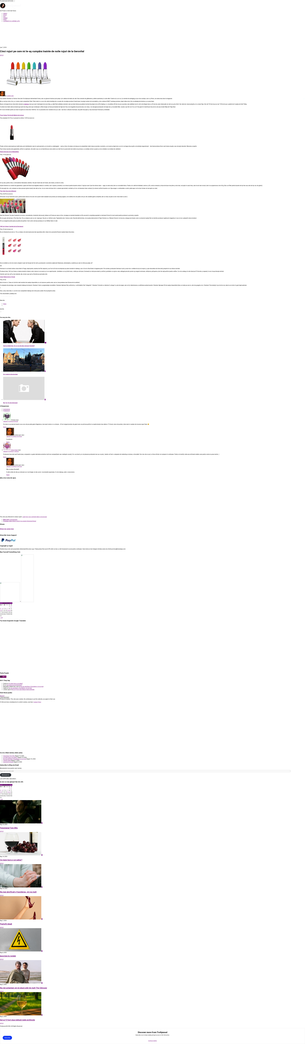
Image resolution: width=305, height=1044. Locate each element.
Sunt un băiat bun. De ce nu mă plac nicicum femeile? (19, 346)
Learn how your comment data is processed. (34, 517)
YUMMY (5, 18)
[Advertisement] (152, 34)
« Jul (1, 617)
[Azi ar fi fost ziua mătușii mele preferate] (21, 1015)
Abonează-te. (5, 775)
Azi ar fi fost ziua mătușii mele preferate (23, 689)
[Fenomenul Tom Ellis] (21, 823)
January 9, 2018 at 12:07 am (14, 466)
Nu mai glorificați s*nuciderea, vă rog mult (31, 686)
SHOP (5, 19)
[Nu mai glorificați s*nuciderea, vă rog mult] (21, 887)
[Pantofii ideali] (21, 919)
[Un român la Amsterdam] (24, 371)
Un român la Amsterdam (10, 374)
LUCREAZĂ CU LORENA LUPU (11, 21)
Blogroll (2, 696)
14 (8, 610)
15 (9, 610)
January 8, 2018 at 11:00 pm (11, 451)
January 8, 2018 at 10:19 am (14, 436)
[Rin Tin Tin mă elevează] (24, 399)
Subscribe (7, 1038)
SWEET (5, 13)
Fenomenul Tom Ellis (9, 756)
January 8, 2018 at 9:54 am (10, 421)
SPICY (5, 15)
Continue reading (152, 1040)
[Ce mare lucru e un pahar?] (21, 855)
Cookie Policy (37, 702)
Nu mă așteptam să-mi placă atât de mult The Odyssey (23, 988)
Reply (4, 427)
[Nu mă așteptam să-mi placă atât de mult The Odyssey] (21, 983)
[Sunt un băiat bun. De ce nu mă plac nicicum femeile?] (24, 342)
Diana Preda (14, 450)
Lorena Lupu (10, 96)
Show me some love (7, 529)
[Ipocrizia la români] (21, 951)
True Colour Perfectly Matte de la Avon (12, 115)
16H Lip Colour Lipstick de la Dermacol (11, 226)
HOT (4, 16)
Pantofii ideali (7, 760)
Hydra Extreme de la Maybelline (9, 152)
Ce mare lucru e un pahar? (16, 683)
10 (1, 610)
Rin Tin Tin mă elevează (10, 403)
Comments (6, 409)
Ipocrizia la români (8, 762)
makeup (26, 104)
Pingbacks (6, 410)
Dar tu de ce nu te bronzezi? (14, 685)
